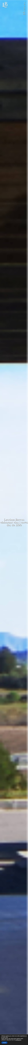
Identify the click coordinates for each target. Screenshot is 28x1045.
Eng (24, 12)
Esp (24, 14)
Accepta (4, 1042)
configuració (18, 1040)
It (24, 6)
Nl (24, 2)
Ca (24, 10)
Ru (24, 4)
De (24, 7)
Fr (24, 9)
